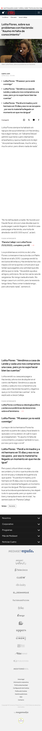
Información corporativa (21, 682)
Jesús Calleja (23, 17)
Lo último (5, 17)
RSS (21, 697)
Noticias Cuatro (9, 541)
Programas (7, 530)
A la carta (13, 17)
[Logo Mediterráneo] (21, 669)
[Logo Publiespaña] (21, 661)
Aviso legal (21, 679)
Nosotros (6, 518)
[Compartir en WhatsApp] (24, 120)
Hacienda (12, 506)
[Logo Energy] (21, 615)
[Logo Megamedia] (22, 712)
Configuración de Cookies (21, 688)
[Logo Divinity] (21, 585)
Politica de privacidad (21, 685)
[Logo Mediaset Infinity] (21, 562)
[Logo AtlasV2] (21, 653)
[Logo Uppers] (21, 630)
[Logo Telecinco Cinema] (21, 638)
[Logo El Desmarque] (21, 592)
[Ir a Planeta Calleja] (11, 12)
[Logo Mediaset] (21, 552)
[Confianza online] (21, 723)
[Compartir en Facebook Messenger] (34, 120)
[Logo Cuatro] (21, 577)
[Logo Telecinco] (21, 570)
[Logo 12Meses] (21, 645)
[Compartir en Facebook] (38, 120)
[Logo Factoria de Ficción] (21, 600)
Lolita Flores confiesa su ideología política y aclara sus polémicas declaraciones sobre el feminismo (21, 407)
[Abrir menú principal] (39, 12)
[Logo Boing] (21, 608)
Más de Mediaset (9, 536)
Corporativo (7, 524)
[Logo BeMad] (21, 623)
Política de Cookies (21, 691)
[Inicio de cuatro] (3, 12)
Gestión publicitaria (21, 694)
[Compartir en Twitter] (29, 120)
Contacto (21, 700)
